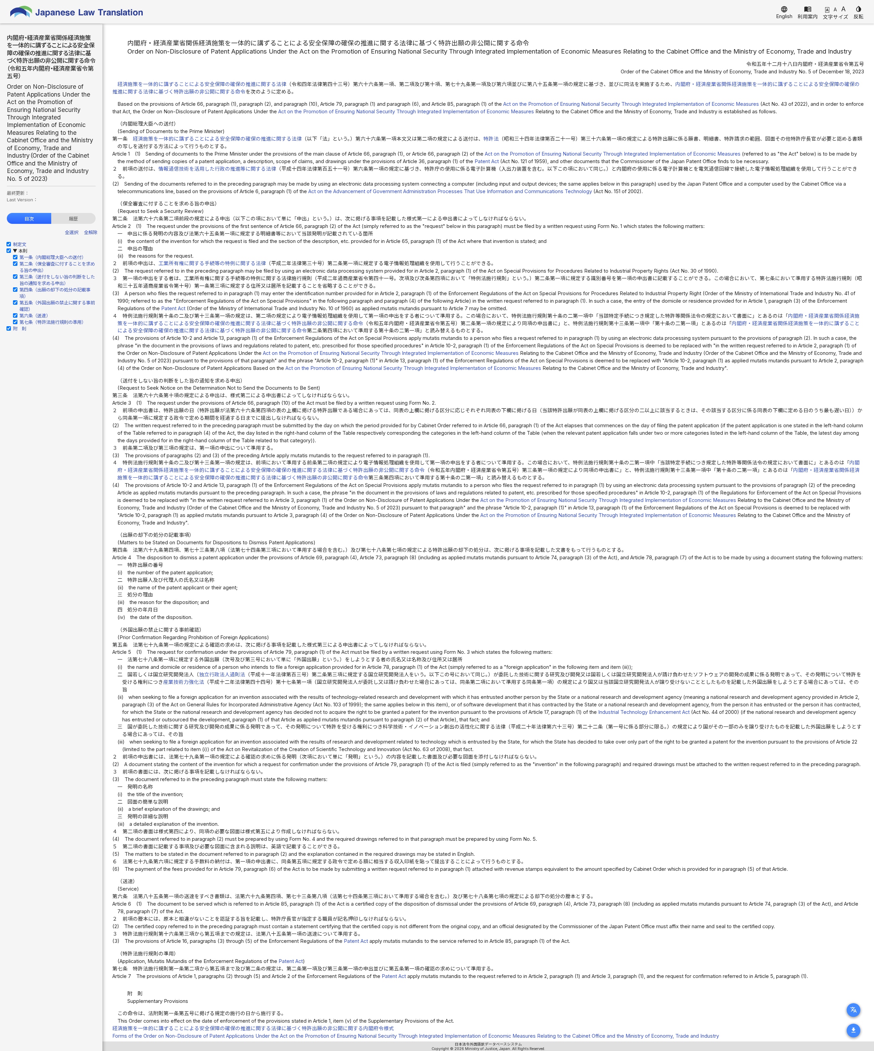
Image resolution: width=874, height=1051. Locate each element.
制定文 (19, 244)
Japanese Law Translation (76, 12)
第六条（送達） (35, 315)
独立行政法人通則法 (222, 675)
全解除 (90, 232)
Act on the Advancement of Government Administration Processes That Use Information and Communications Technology (450, 191)
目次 (29, 218)
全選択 (71, 232)
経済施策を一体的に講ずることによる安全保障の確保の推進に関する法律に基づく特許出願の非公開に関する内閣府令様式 (253, 1028)
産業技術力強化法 (183, 682)
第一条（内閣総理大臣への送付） (52, 257)
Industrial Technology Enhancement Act (644, 712)
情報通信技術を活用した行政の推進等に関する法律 (217, 169)
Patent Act (487, 161)
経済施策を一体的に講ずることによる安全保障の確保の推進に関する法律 (201, 84)
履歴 (73, 218)
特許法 (491, 139)
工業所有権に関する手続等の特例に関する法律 (212, 263)
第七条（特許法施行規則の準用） (52, 322)
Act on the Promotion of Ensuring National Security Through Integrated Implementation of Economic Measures (631, 104)
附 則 (19, 328)
